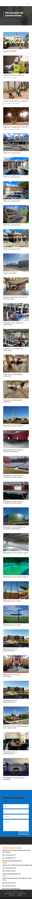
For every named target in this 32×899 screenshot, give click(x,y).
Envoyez (23, 833)
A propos (15, 891)
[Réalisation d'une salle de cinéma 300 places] (16, 447)
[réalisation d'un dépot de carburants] (16, 320)
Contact (21, 891)
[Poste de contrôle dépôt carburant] (16, 372)
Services (19, 895)
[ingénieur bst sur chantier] (16, 73)
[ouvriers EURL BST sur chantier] (16, 99)
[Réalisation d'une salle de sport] (16, 550)
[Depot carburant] (16, 271)
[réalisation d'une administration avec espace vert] (16, 724)
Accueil (8, 891)
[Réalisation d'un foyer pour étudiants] (16, 775)
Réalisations (12, 895)
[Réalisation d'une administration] (16, 647)
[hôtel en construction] (16, 150)
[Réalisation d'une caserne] (16, 423)
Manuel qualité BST (10, 893)
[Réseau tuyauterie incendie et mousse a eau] (16, 295)
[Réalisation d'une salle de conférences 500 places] (16, 473)
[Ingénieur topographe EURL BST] (16, 125)
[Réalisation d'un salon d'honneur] (16, 672)
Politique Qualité (21, 893)
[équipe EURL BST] (16, 49)
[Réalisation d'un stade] (16, 598)
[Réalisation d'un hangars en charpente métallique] (16, 525)
